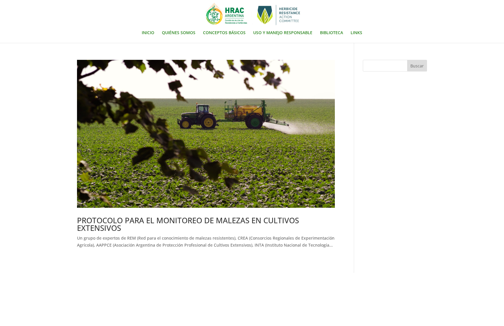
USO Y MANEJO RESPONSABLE (282, 33)
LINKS (356, 33)
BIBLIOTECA (331, 33)
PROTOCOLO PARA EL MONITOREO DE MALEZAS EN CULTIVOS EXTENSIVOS (188, 224)
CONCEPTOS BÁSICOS (224, 33)
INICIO (148, 33)
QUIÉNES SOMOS (178, 33)
